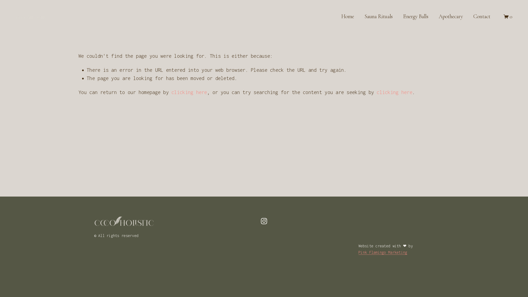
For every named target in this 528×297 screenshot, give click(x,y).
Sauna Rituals (379, 16)
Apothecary (451, 16)
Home (347, 16)
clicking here (189, 92)
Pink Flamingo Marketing (382, 252)
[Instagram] (264, 221)
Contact (481, 16)
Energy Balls (415, 16)
